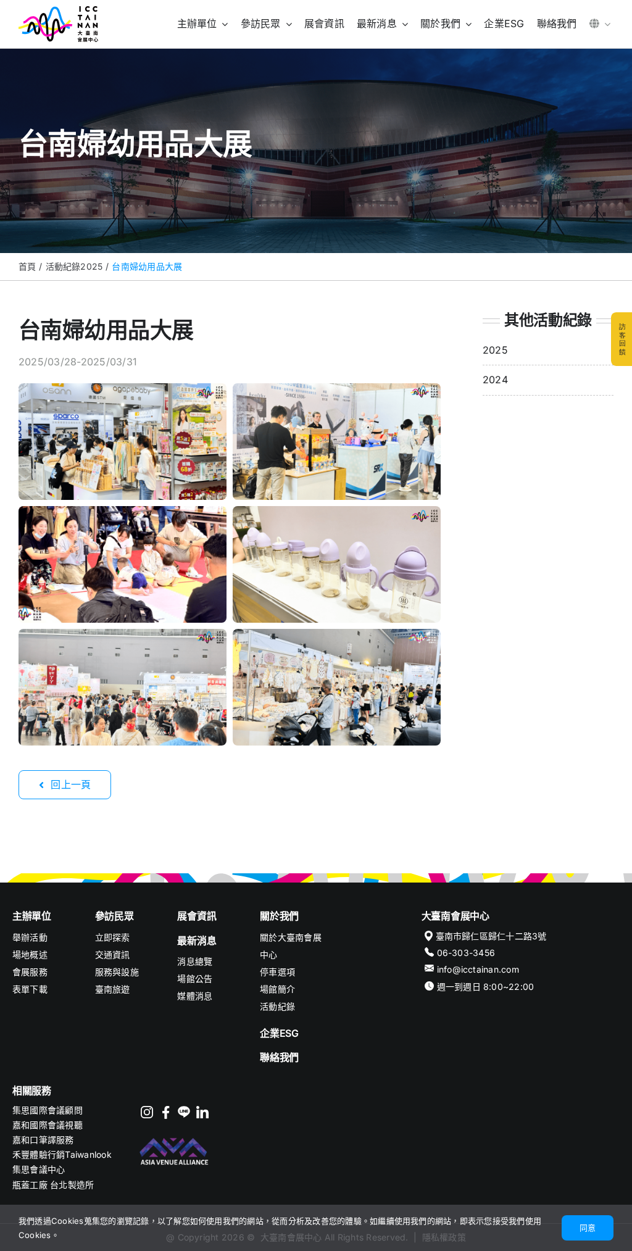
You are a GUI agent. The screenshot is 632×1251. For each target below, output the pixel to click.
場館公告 (194, 978)
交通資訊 (112, 954)
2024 (495, 379)
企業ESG (279, 1033)
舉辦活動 (30, 937)
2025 (495, 350)
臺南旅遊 (112, 989)
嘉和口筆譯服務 (43, 1139)
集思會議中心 (38, 1169)
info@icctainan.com (478, 969)
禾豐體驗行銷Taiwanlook (62, 1154)
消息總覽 (194, 961)
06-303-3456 (466, 952)
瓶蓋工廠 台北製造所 (53, 1184)
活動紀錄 (277, 1006)
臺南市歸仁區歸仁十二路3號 (491, 936)
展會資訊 (196, 916)
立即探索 (112, 937)
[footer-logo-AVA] (175, 1139)
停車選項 (277, 971)
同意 (588, 1227)
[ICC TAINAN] (58, 11)
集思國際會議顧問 (47, 1110)
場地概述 (30, 954)
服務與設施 (117, 971)
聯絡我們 (279, 1057)
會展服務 (30, 971)
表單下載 (30, 989)
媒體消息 (194, 996)
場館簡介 (277, 989)
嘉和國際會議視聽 (47, 1125)
